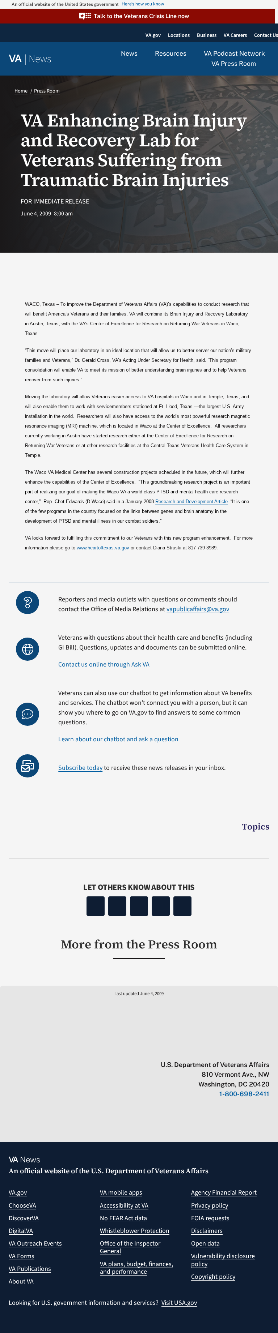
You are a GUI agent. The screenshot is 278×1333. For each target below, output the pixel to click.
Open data (205, 1243)
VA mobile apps (121, 1192)
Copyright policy (213, 1276)
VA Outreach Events (35, 1243)
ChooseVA (22, 1205)
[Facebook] (95, 906)
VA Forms (21, 1256)
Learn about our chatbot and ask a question (118, 739)
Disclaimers (207, 1230)
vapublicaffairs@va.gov (198, 609)
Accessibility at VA (124, 1205)
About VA (21, 1281)
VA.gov (18, 1192)
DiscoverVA (24, 1218)
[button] (137, 16)
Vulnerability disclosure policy (223, 1260)
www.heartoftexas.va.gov (103, 547)
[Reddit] (139, 906)
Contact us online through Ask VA (103, 664)
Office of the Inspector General (130, 1247)
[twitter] (195, 1049)
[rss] (209, 1049)
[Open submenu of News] (142, 54)
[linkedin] (251, 1049)
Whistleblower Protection (134, 1230)
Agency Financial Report (224, 1192)
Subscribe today (80, 767)
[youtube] (181, 1049)
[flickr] (265, 1049)
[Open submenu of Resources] (190, 54)
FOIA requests (210, 1218)
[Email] (182, 906)
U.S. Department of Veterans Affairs (149, 1170)
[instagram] (237, 1049)
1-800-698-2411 (244, 1094)
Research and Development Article (191, 501)
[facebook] (223, 1049)
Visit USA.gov (179, 1302)
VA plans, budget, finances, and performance (136, 1268)
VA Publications (30, 1268)
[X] (117, 906)
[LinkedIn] (161, 906)
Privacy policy (209, 1205)
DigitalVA (21, 1230)
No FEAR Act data (123, 1218)
